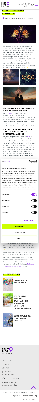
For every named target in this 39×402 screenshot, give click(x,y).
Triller (28, 137)
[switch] (34, 200)
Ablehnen (19, 239)
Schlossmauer (9, 113)
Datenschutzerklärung (29, 396)
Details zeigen (28, 220)
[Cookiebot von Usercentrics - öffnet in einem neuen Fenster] (28, 161)
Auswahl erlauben (19, 232)
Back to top (33, 388)
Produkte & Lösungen (9, 382)
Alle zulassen (19, 226)
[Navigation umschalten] (36, 4)
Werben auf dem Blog (9, 385)
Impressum (16, 396)
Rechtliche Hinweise (30, 399)
